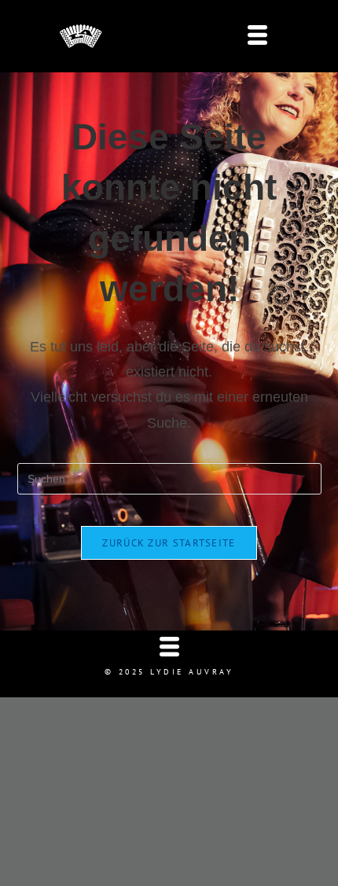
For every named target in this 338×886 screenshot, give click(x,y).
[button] (257, 36)
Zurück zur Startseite (168, 543)
